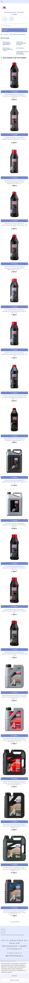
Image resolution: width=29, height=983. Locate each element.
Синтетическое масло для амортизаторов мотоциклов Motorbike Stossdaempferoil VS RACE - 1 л (14, 397)
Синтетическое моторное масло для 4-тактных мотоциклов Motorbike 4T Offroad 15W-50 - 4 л (14, 869)
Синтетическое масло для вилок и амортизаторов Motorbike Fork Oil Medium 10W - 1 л (14, 96)
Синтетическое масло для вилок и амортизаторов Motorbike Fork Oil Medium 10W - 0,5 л (14, 311)
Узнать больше (14, 980)
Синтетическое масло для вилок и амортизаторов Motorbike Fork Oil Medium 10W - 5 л (14, 525)
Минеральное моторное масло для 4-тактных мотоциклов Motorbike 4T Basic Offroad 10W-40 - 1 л (14, 912)
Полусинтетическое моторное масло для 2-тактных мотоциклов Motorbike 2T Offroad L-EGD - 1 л (14, 697)
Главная (3, 929)
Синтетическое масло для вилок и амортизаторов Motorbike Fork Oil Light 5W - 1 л (14, 139)
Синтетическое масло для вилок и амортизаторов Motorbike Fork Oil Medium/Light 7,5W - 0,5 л (14, 182)
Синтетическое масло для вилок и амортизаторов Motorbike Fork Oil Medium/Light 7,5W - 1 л (14, 268)
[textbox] (14, 25)
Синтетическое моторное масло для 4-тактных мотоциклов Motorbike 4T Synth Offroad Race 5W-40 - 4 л (14, 783)
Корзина (3, 933)
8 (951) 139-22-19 (15, 953)
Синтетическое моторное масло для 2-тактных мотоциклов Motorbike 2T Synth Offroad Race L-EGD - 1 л (14, 740)
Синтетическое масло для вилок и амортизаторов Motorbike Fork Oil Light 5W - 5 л (14, 482)
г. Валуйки (14, 13)
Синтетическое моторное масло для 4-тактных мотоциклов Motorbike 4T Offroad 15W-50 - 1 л (14, 826)
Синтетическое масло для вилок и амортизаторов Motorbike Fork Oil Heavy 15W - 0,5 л (14, 354)
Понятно (14, 975)
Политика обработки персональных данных (13, 935)
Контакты (3, 931)
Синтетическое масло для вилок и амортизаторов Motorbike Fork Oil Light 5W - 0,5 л (14, 611)
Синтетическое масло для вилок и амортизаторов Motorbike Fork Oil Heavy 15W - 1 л (14, 225)
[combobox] (14, 25)
